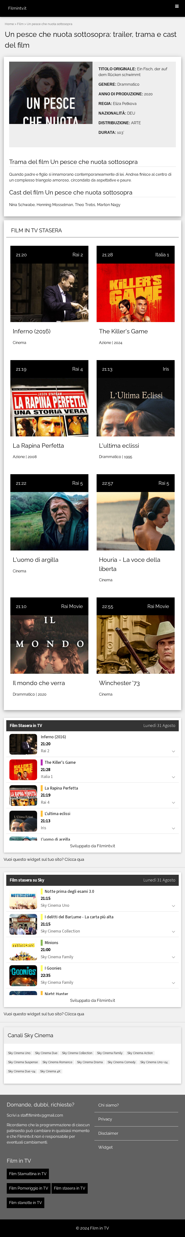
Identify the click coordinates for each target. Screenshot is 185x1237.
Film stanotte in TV (25, 1202)
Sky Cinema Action (140, 1053)
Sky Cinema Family (110, 1053)
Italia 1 (162, 255)
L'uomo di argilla (36, 559)
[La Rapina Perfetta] (49, 407)
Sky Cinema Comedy (122, 1062)
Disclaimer (108, 1133)
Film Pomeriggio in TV (28, 1188)
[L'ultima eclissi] (136, 407)
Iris (166, 369)
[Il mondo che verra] (49, 644)
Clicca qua (74, 859)
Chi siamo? (108, 1105)
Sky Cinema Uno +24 (154, 1062)
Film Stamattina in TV (27, 1174)
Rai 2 (78, 255)
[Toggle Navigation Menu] (177, 6)
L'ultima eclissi (119, 445)
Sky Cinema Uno (19, 1053)
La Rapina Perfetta (38, 445)
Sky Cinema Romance (57, 1062)
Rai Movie (72, 606)
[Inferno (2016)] (49, 293)
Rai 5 (77, 483)
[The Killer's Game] (136, 293)
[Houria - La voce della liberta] (136, 521)
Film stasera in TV (69, 1188)
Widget (105, 1147)
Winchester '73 (119, 683)
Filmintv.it (17, 8)
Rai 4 (77, 369)
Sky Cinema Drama (90, 1062)
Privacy (105, 1119)
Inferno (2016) (32, 331)
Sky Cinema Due (46, 1053)
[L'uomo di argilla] (49, 521)
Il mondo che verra (39, 683)
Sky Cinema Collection (77, 1053)
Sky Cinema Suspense (23, 1062)
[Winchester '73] (136, 644)
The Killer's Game (123, 331)
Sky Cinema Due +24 (21, 1071)
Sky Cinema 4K (50, 1071)
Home (9, 24)
